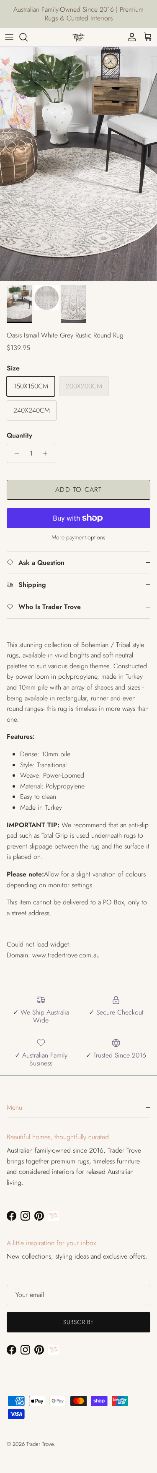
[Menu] (9, 37)
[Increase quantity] (47, 453)
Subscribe (78, 1322)
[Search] (27, 37)
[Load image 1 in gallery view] (78, 164)
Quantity (19, 435)
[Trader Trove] (78, 37)
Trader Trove (40, 1444)
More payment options (78, 537)
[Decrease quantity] (14, 453)
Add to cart (78, 489)
